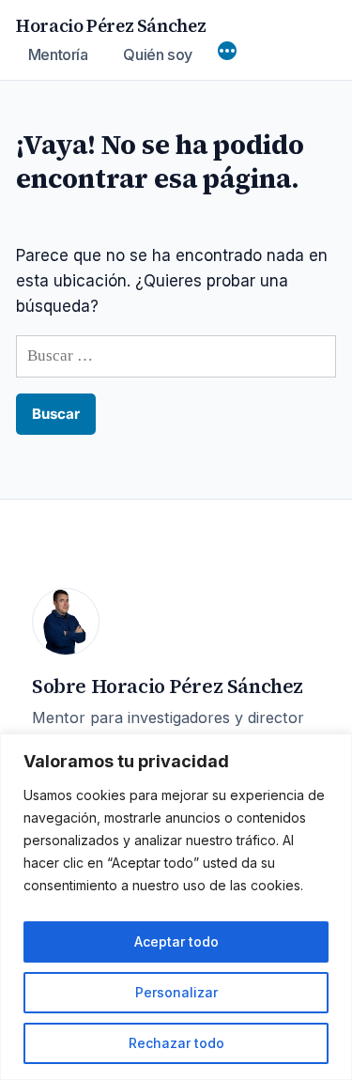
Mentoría (58, 54)
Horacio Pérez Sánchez (111, 26)
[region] (176, 906)
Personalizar (176, 992)
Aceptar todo (176, 941)
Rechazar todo (176, 1043)
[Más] (227, 52)
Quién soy (157, 54)
